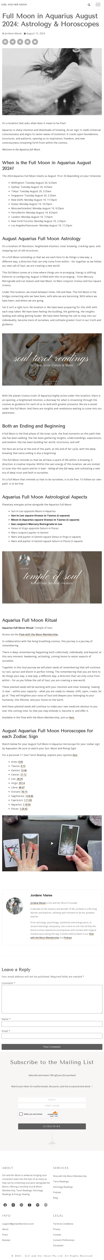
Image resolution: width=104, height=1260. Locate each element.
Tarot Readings (24, 1190)
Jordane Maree (38, 902)
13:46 (24, 770)
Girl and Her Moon (14, 4)
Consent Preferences (63, 1240)
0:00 (20, 761)
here (75, 755)
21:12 (23, 774)
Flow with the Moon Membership (70, 1176)
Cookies (57, 1234)
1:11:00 (28, 800)
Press (5, 1234)
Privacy (56, 1229)
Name (6, 1019)
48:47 (22, 787)
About (5, 1229)
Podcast (68, 937)
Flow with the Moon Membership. (38, 634)
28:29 (20, 778)
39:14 (22, 783)
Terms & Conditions (63, 1223)
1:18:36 (27, 804)
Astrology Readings (63, 1186)
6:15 (23, 766)
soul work (30, 1182)
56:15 (24, 791)
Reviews (6, 1240)
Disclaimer (58, 1245)
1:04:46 (29, 796)
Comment (8, 983)
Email (6, 1031)
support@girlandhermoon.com (18, 1223)
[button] (5, 42)
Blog (55, 1197)
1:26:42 (23, 808)
